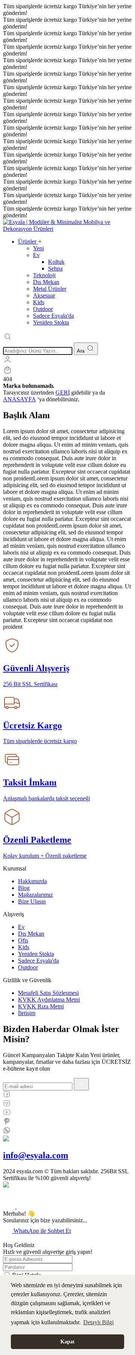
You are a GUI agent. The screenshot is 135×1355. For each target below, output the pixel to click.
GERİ (63, 392)
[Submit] (81, 1084)
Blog (24, 888)
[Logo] (67, 229)
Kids (23, 947)
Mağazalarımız (35, 894)
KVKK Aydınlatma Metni (49, 999)
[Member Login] (7, 362)
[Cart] (7, 372)
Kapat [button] (67, 1342)
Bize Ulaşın (32, 901)
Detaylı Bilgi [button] (98, 1322)
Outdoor (28, 967)
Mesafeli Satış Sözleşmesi (48, 993)
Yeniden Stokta (36, 954)
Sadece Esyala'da (38, 960)
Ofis (23, 940)
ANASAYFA (19, 399)
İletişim (26, 1013)
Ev (21, 927)
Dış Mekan (31, 933)
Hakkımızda (32, 881)
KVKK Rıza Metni (41, 1006)
